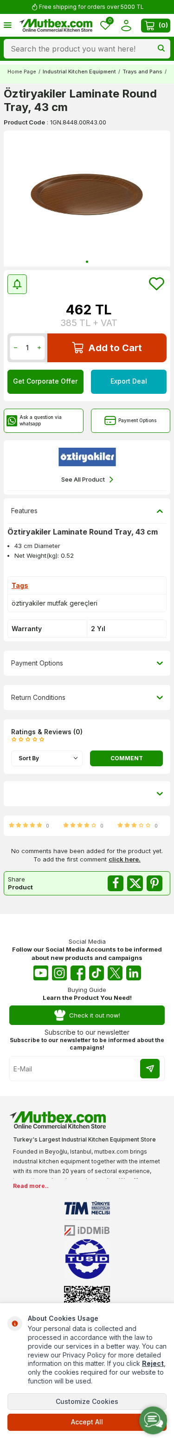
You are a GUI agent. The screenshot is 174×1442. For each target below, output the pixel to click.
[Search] (161, 49)
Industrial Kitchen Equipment (79, 71)
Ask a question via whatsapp (40, 420)
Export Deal (128, 381)
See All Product (83, 479)
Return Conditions (38, 697)
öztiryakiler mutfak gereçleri (54, 603)
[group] (87, 198)
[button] (87, 262)
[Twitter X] (115, 973)
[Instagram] (59, 973)
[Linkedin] (133, 973)
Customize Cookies (87, 1401)
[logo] (55, 26)
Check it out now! (94, 1015)
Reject (153, 1363)
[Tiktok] (96, 973)
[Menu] (8, 25)
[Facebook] (78, 973)
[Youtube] (40, 973)
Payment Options (137, 420)
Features (24, 511)
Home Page (21, 71)
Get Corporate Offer (45, 381)
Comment (126, 758)
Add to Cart (115, 347)
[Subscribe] (150, 1068)
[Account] (126, 25)
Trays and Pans (142, 71)
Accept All (87, 1422)
